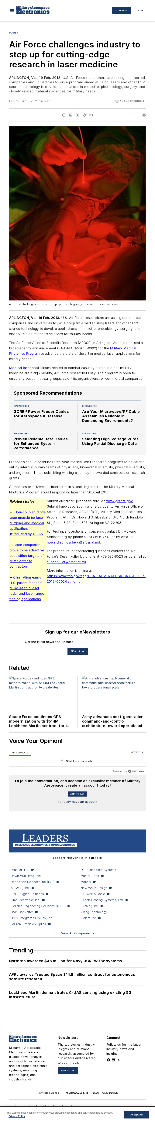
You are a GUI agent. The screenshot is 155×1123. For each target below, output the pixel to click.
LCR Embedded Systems (98, 870)
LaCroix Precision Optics (28, 924)
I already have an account (77, 802)
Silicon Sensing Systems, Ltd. (102, 900)
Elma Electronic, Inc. (25, 900)
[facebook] (64, 115)
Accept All (136, 1114)
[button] (12, 10)
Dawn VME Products (26, 876)
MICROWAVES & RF (77, 1092)
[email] (91, 115)
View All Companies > (77, 933)
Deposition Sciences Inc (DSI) (33, 882)
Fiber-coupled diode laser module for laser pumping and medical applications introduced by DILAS (27, 523)
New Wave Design (94, 888)
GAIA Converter (22, 912)
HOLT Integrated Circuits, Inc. (32, 918)
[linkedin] (71, 115)
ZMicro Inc (88, 918)
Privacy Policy (17, 1116)
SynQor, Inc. (90, 906)
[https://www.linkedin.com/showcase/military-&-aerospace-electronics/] (113, 1060)
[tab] (20, 752)
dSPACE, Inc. (20, 888)
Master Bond (90, 876)
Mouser (86, 882)
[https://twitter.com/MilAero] (118, 1060)
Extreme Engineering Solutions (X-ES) (38, 906)
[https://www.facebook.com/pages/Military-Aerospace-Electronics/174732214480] (108, 1060)
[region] (77, 762)
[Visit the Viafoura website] (136, 771)
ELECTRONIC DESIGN (105, 1092)
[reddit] (84, 115)
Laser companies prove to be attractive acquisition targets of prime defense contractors (26, 555)
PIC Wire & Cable (93, 894)
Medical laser (20, 368)
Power (13, 32)
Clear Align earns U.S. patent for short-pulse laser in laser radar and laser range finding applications (26, 588)
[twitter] (77, 115)
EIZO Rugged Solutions (27, 894)
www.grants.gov (119, 501)
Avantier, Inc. (20, 870)
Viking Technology (94, 912)
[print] (144, 115)
